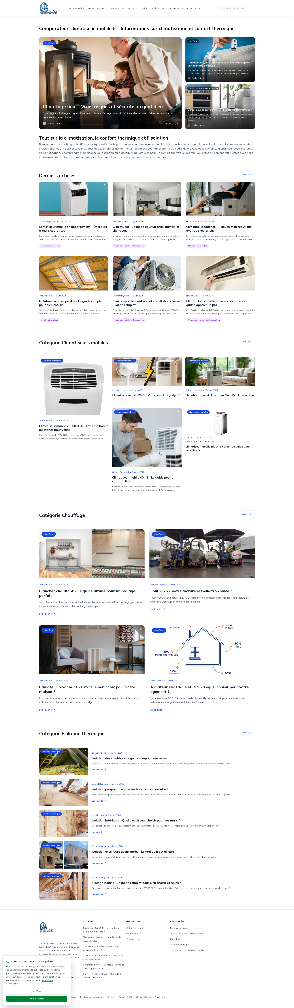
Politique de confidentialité (92, 997)
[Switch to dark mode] (252, 8)
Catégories (177, 921)
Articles (88, 921)
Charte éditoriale (143, 997)
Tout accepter (37, 998)
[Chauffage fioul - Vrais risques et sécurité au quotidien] (110, 83)
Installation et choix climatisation (122, 8)
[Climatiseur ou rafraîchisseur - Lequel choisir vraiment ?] (220, 106)
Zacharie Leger (119, 390)
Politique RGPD (125, 997)
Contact (111, 997)
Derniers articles (76, 8)
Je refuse (36, 991)
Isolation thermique (194, 8)
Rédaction (133, 921)
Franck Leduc (192, 221)
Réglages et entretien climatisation (167, 8)
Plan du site (160, 997)
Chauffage (144, 8)
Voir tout (246, 174)
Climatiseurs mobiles (96, 8)
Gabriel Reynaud (47, 221)
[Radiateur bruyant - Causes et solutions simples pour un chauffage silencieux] (220, 59)
